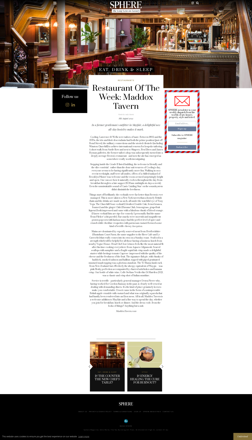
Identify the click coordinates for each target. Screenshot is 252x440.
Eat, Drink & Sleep (126, 69)
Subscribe (182, 147)
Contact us (168, 411)
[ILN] (126, 421)
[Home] (126, 4)
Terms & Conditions (122, 411)
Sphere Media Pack (152, 411)
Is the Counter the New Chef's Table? (107, 379)
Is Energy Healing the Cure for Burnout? (144, 379)
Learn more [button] (83, 436)
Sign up (137, 411)
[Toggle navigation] (54, 3)
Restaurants (126, 80)
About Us (82, 411)
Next (161, 366)
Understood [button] (242, 436)
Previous (91, 366)
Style (145, 372)
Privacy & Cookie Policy (100, 411)
